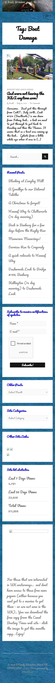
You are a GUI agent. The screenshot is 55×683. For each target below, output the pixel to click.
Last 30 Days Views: (23, 492)
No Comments (35, 103)
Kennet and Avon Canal (20, 89)
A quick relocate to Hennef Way (27, 258)
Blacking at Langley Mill (26, 181)
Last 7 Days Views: (22, 478)
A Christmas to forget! (24, 203)
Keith (11, 103)
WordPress (27, 672)
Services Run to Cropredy (26, 247)
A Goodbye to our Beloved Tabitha (26, 191)
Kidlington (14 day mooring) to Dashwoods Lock (24, 288)
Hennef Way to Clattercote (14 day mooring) (27, 214)
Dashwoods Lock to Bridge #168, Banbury (27, 271)
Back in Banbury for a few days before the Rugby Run (27, 227)
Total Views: (17, 505)
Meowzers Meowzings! (24, 239)
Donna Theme (30, 668)
